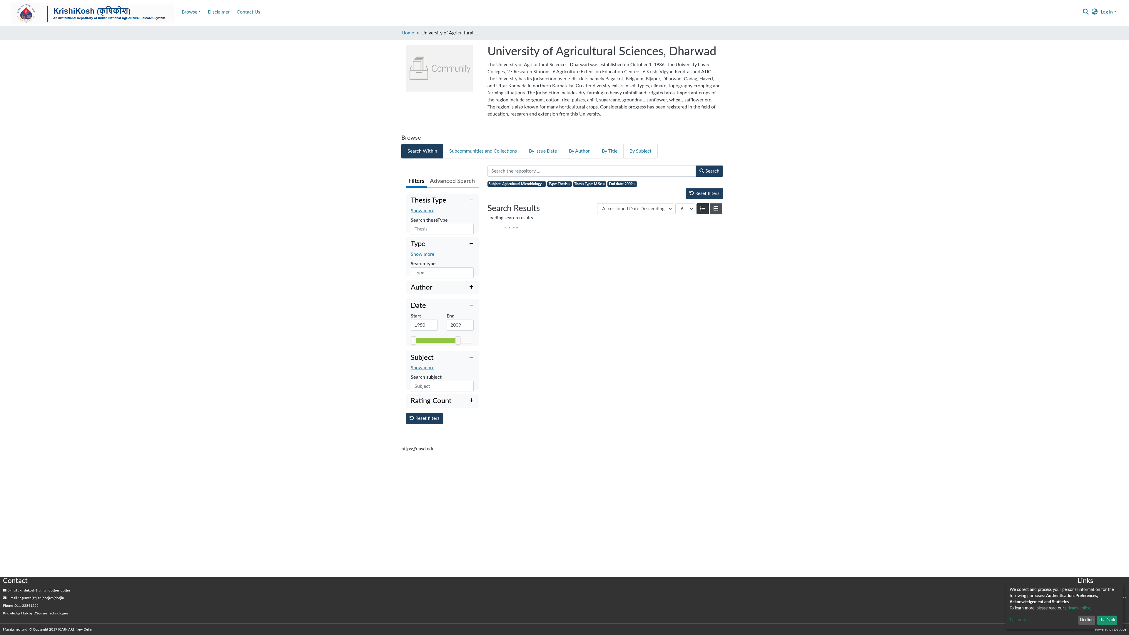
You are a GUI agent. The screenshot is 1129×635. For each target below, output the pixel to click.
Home (408, 33)
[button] (1095, 12)
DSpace (1120, 629)
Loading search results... (512, 217)
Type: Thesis (559, 184)
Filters (416, 181)
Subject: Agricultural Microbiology (517, 184)
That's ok (1107, 620)
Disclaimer (219, 12)
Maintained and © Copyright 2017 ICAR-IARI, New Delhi (48, 629)
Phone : (9, 605)
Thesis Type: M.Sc (589, 184)
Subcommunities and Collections (483, 151)
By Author (579, 151)
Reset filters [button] (427, 435)
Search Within (422, 151)
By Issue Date (543, 151)
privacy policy (1077, 608)
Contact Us (248, 12)
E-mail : (12, 590)
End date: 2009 (622, 184)
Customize (1019, 620)
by (35, 613)
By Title (609, 151)
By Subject (640, 151)
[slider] (413, 350)
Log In (1107, 12)
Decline (1086, 620)
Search (711, 171)
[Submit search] (1086, 12)
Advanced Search (452, 181)
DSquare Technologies (51, 613)
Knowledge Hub (15, 613)
